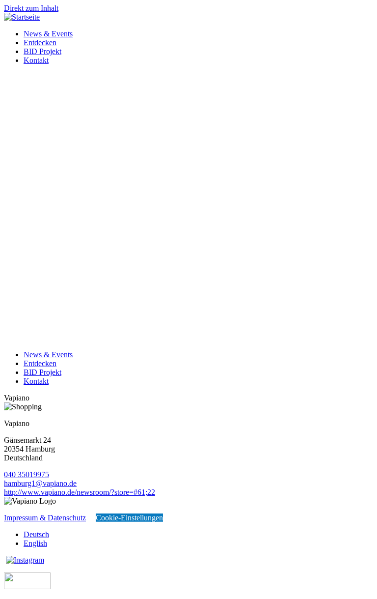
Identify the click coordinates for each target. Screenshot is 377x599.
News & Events (48, 33)
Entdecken (40, 42)
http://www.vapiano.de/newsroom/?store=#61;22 (79, 492)
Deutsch (36, 534)
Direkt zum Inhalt (31, 8)
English (35, 543)
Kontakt (36, 60)
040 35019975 (26, 474)
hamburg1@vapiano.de (40, 483)
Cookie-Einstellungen (129, 517)
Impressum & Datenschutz (45, 517)
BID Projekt (42, 51)
